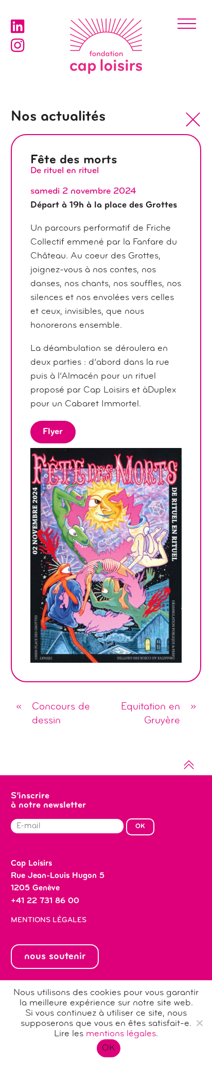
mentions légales (121, 1034)
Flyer (53, 432)
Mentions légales (48, 920)
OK (109, 1048)
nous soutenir (54, 956)
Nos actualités (58, 117)
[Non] (199, 1023)
